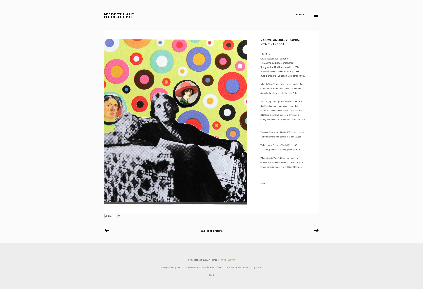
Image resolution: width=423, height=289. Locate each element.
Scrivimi (300, 14)
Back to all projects (211, 230)
